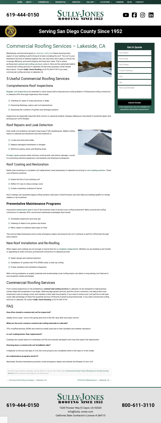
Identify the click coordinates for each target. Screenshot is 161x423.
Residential (60, 2)
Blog (129, 2)
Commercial (43, 2)
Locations (105, 2)
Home (19, 2)
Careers (120, 2)
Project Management (88, 371)
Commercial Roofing (72, 371)
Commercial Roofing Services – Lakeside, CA (55, 46)
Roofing (99, 371)
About (29, 2)
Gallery (90, 2)
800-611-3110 (138, 405)
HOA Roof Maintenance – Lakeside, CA (95, 380)
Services (76, 2)
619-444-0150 (22, 15)
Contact (140, 2)
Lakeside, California (44, 53)
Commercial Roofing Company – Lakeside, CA (26, 380)
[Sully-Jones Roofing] (80, 15)
